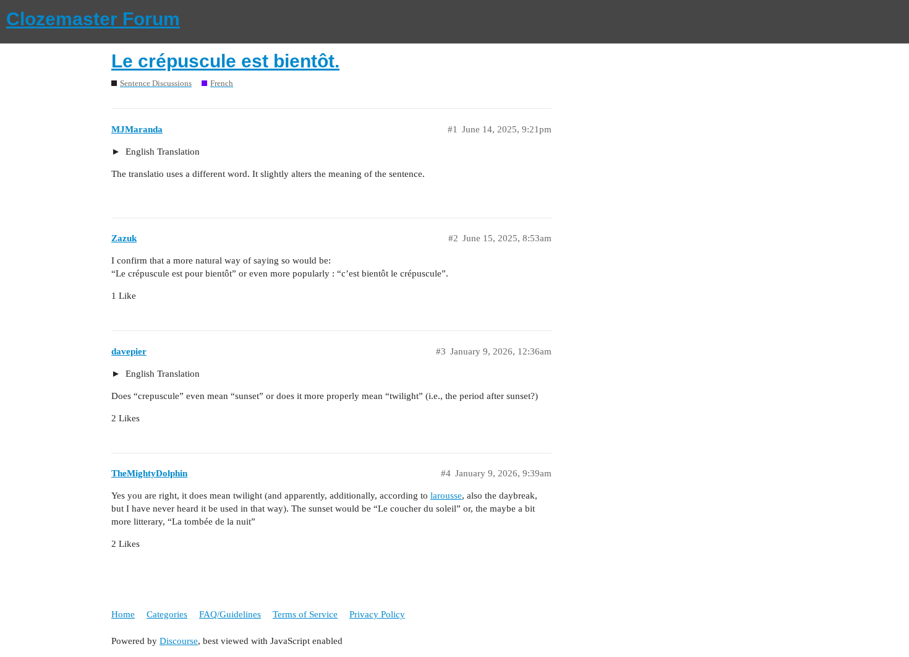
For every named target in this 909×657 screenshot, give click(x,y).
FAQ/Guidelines (230, 614)
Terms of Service (305, 614)
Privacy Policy (377, 614)
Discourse (179, 641)
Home (123, 614)
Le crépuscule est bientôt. (225, 61)
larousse (446, 495)
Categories (167, 614)
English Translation (161, 152)
